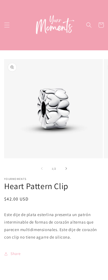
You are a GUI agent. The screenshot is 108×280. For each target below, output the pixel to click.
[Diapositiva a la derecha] (66, 168)
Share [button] (16, 253)
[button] (7, 25)
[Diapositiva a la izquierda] (42, 168)
